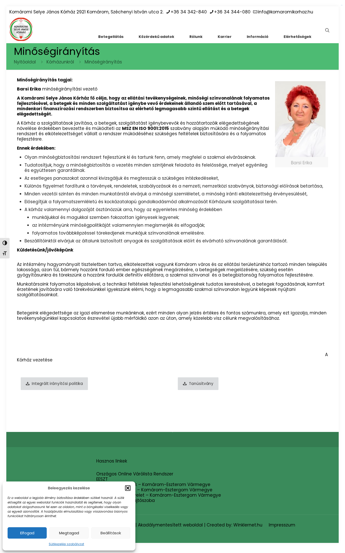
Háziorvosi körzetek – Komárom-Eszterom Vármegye (153, 484)
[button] (127, 488)
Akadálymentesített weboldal (170, 525)
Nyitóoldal (25, 62)
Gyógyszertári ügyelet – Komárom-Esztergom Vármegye (158, 495)
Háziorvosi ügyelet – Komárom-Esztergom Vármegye (154, 490)
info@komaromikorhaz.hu (285, 12)
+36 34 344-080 (232, 12)
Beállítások (111, 533)
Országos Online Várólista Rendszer (134, 474)
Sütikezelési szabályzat (66, 544)
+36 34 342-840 (189, 12)
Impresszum (282, 525)
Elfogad (27, 533)
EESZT (102, 479)
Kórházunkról (60, 62)
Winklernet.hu (247, 525)
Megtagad (69, 533)
